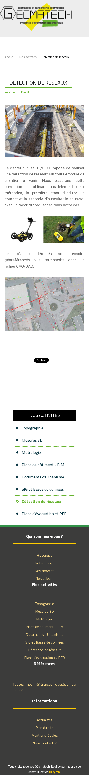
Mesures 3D (32, 440)
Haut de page (71, 774)
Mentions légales (44, 735)
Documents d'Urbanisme (43, 477)
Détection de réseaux (41, 501)
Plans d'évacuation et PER (44, 514)
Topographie (32, 428)
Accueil (9, 57)
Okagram (55, 772)
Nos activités (28, 57)
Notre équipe (45, 563)
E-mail (25, 92)
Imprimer (10, 92)
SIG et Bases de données (43, 489)
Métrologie (31, 452)
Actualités (44, 720)
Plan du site (45, 727)
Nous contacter (44, 743)
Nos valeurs (44, 578)
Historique (44, 555)
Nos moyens (44, 570)
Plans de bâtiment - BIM (43, 465)
